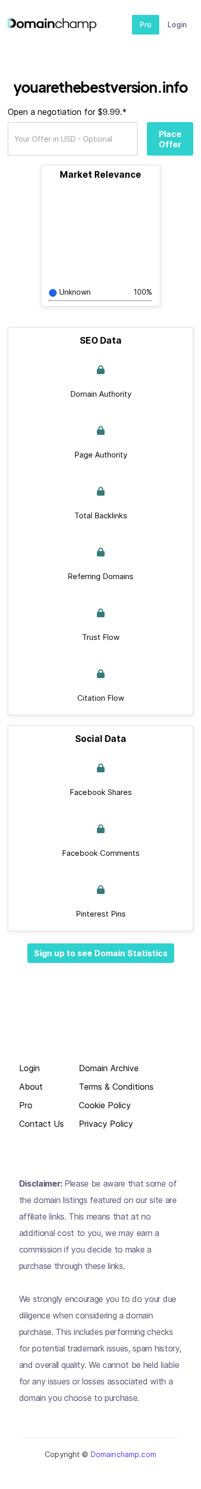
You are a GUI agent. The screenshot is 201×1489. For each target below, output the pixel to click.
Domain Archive (109, 1068)
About (31, 1086)
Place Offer (170, 139)
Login (177, 24)
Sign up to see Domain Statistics (100, 953)
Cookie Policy (105, 1105)
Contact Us (41, 1124)
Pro (146, 24)
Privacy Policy (106, 1124)
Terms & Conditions (116, 1086)
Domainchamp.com (123, 1454)
